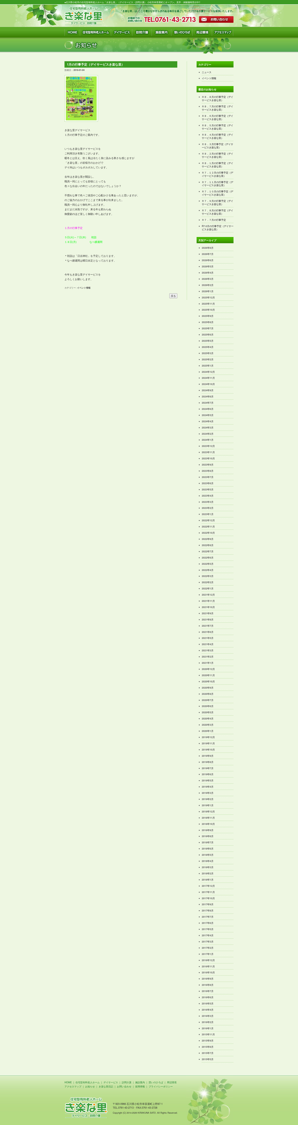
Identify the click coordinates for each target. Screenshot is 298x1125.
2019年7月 (207, 768)
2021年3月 (207, 650)
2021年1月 (207, 662)
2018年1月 (207, 879)
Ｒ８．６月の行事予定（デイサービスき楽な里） (217, 117)
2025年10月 (208, 309)
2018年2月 (207, 873)
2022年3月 (207, 576)
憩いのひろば (156, 1082)
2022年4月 (207, 570)
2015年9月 (207, 1040)
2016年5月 (207, 1003)
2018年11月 (208, 817)
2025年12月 (208, 297)
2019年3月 (207, 793)
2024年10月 (208, 384)
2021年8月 (207, 619)
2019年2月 (207, 799)
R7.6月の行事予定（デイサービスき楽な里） (218, 227)
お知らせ (90, 1086)
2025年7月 (207, 328)
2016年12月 (208, 960)
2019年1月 (207, 805)
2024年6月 (207, 409)
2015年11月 (208, 1034)
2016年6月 (207, 997)
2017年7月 (207, 916)
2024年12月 (208, 371)
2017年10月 (208, 898)
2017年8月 (207, 910)
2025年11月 (208, 303)
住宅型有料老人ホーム (88, 1082)
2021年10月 (208, 607)
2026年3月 (207, 278)
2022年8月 (207, 545)
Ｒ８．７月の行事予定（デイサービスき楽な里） (217, 108)
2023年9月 (207, 464)
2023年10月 (208, 458)
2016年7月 (207, 991)
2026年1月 (207, 291)
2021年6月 (207, 632)
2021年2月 (207, 656)
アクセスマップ (72, 1086)
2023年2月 (207, 508)
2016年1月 (207, 1028)
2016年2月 (207, 1022)
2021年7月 (207, 625)
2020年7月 (207, 700)
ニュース (206, 72)
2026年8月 (207, 247)
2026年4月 (207, 272)
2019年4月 (207, 786)
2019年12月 (208, 737)
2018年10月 (208, 824)
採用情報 (140, 1086)
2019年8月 (207, 762)
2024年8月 (207, 396)
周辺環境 (172, 1082)
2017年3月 (207, 941)
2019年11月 (208, 743)
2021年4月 (207, 644)
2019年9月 (207, 755)
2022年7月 (207, 551)
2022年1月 (207, 588)
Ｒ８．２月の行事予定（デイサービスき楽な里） (217, 155)
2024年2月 (207, 433)
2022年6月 (207, 557)
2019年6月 (207, 774)
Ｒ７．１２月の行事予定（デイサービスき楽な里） (217, 174)
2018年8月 (207, 836)
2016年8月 (207, 984)
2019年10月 (208, 749)
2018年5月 (207, 854)
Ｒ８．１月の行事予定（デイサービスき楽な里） (217, 164)
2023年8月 (207, 470)
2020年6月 (207, 706)
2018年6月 (207, 848)
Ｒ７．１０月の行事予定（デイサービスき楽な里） (217, 193)
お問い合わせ (124, 1086)
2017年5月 (207, 929)
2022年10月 (208, 532)
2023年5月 (207, 489)
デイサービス (110, 1082)
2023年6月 (207, 483)
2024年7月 (207, 402)
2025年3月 (207, 353)
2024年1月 (207, 439)
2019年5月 (207, 780)
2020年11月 (208, 675)
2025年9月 (207, 316)
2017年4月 (207, 935)
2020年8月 (207, 693)
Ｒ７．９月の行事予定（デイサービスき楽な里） (217, 202)
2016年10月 (208, 972)
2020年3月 (207, 724)
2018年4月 (207, 861)
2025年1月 (207, 365)
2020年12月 (208, 669)
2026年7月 (207, 254)
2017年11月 (208, 892)
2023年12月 (208, 446)
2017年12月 (208, 885)
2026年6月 (207, 260)
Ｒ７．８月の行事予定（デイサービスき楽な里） (217, 212)
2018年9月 (207, 830)
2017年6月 (207, 923)
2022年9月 (207, 539)
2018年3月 (207, 867)
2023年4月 (207, 495)
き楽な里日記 (106, 1086)
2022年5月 (207, 563)
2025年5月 (207, 340)
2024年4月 (207, 421)
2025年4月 (207, 347)
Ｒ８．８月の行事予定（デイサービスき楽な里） (217, 98)
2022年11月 (208, 526)
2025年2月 (207, 359)
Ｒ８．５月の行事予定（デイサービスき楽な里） (217, 127)
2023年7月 (207, 477)
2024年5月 (207, 415)
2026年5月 (207, 266)
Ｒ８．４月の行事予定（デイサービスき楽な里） (217, 136)
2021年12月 (208, 594)
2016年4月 (207, 1009)
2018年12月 (208, 811)
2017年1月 (207, 954)
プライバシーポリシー (161, 1086)
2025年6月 (207, 334)
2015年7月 (207, 1053)
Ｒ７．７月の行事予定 (214, 219)
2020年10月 (208, 681)
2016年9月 (207, 978)
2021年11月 (208, 601)
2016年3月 (207, 1016)
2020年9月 (207, 687)
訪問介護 (126, 1082)
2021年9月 (207, 613)
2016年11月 (208, 966)
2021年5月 (207, 638)
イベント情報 (84, 287)
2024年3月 (207, 427)
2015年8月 (207, 1046)
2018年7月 (207, 842)
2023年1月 (207, 514)
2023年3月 (207, 502)
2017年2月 (207, 947)
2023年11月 (208, 452)
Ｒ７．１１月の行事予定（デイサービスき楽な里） (217, 183)
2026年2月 (207, 285)
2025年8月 (207, 322)
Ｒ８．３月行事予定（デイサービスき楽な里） (217, 145)
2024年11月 (208, 377)
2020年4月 (207, 718)
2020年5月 (207, 712)
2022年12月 (208, 520)
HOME (68, 1082)
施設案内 (140, 1082)
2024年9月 (207, 390)
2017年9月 (207, 904)
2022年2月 (207, 582)
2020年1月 (207, 731)
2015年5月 (207, 1059)
